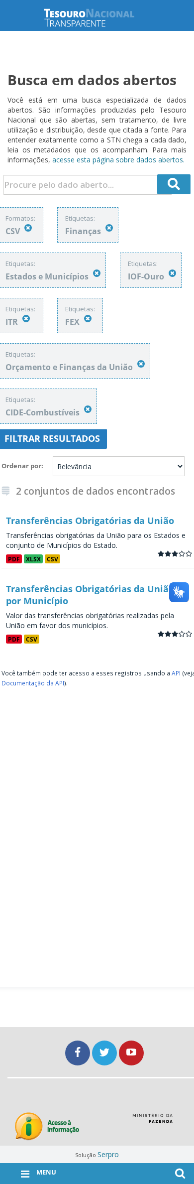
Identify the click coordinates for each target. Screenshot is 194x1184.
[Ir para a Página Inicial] (97, 17)
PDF (14, 559)
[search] (174, 184)
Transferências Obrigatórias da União (90, 520)
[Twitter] (105, 1052)
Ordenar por (21, 465)
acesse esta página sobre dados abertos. (118, 159)
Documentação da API (32, 683)
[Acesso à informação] (47, 1126)
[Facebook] (78, 1052)
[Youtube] (131, 1052)
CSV (52, 559)
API (176, 673)
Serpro (108, 1154)
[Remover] (28, 228)
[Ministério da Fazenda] (152, 1121)
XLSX (33, 559)
